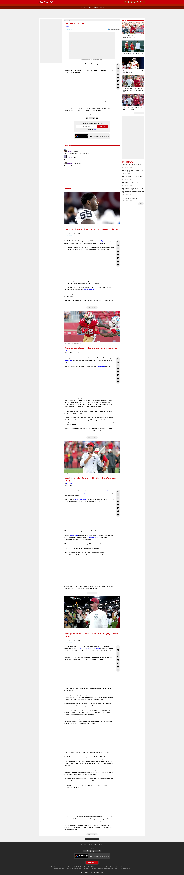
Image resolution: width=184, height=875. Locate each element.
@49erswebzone (69, 29)
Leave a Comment (91, 307)
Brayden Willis (74, 535)
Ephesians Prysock (80, 499)
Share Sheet (118, 87)
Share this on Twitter (118, 67)
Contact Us (87, 872)
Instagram (97, 117)
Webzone (46, 1)
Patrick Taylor (68, 360)
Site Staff (68, 26)
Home (41, 4)
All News (141, 203)
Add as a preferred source (114, 29)
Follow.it (94, 129)
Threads (93, 117)
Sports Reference (89, 289)
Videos (55, 4)
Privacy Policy (92, 872)
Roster (70, 4)
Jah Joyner (102, 241)
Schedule (64, 4)
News (44, 4)
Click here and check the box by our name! (99, 136)
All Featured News (139, 112)
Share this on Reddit (118, 84)
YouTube (99, 851)
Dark (97, 839)
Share (142, 4)
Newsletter (76, 4)
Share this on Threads (118, 74)
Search (144, 2)
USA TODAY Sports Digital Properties (94, 845)
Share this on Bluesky (118, 77)
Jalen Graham (93, 537)
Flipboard (137, 2)
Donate (82, 872)
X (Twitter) (84, 851)
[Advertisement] (89, 87)
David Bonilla (69, 232)
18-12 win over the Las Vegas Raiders (89, 648)
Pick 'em (83, 4)
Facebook (90, 117)
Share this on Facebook (118, 71)
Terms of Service (99, 872)
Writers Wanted (92, 862)
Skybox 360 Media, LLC (97, 844)
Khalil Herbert (101, 366)
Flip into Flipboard (118, 81)
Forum (59, 4)
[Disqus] (92, 166)
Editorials (50, 4)
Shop (86, 4)
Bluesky (96, 851)
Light (94, 839)
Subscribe (102, 126)
